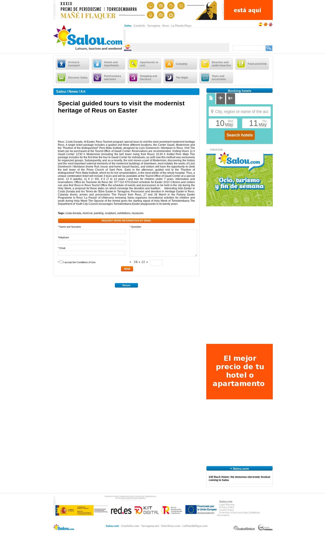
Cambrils (139, 25)
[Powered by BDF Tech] (265, 529)
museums (137, 213)
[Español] (260, 25)
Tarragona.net (150, 526)
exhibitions (123, 213)
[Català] (265, 25)
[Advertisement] (177, 35)
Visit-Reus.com (170, 526)
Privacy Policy (226, 507)
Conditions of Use (86, 262)
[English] (270, 25)
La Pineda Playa (181, 25)
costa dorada (73, 213)
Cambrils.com (130, 526)
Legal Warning (226, 504)
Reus (165, 25)
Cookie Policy (226, 510)
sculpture (110, 213)
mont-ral (87, 213)
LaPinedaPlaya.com (195, 526)
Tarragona (153, 25)
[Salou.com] (88, 45)
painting (99, 213)
